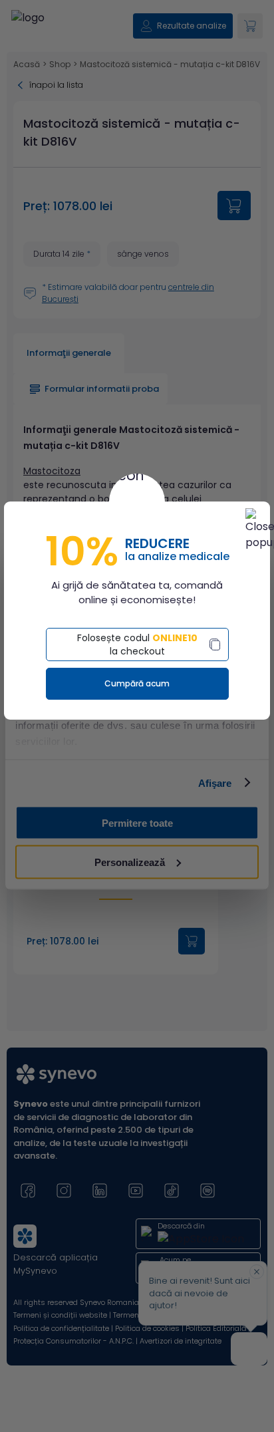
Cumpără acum (137, 683)
